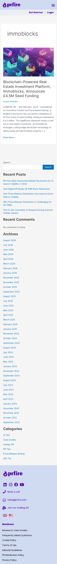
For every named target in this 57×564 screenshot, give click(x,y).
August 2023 (9, 380)
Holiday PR (8, 444)
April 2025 (8, 315)
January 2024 (10, 366)
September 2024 (11, 343)
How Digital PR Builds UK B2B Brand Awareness (26, 189)
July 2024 (8, 352)
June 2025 (8, 305)
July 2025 (8, 301)
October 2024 (10, 338)
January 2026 (10, 273)
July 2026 (8, 245)
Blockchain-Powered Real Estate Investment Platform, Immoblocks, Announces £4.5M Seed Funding (27, 89)
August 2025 (9, 296)
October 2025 (10, 287)
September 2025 (11, 291)
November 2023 (11, 371)
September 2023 (11, 375)
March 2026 (9, 263)
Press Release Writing (13, 454)
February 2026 (10, 268)
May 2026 (8, 254)
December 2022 (11, 408)
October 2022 (10, 417)
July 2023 (8, 385)
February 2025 (10, 324)
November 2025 (11, 282)
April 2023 (8, 399)
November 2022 (11, 413)
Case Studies (9, 440)
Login (50, 12)
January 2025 (10, 329)
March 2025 (9, 319)
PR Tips (7, 449)
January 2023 (10, 403)
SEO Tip (7, 458)
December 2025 (11, 277)
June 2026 (8, 249)
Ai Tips (6, 435)
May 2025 (8, 310)
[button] (53, 5)
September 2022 (11, 422)
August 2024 (9, 347)
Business (8, 524)
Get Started (36, 12)
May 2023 (8, 394)
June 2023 (8, 389)
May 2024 (8, 361)
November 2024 (11, 333)
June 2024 (8, 357)
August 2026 (9, 240)
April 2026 (8, 259)
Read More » (9, 137)
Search (6, 162)
